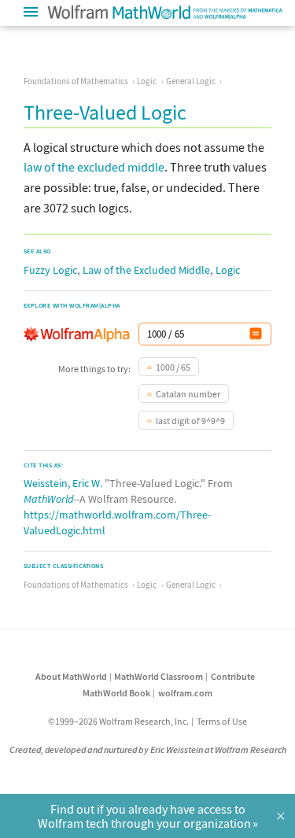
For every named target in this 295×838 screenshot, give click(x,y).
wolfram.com (185, 693)
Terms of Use (222, 721)
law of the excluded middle (94, 167)
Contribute (233, 676)
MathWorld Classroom (158, 676)
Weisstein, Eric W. (63, 483)
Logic (147, 81)
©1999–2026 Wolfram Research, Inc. (118, 721)
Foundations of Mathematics (76, 81)
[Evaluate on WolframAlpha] (256, 334)
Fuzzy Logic (50, 270)
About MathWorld (71, 676)
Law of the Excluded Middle (146, 270)
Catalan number (188, 394)
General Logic (191, 81)
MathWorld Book (116, 693)
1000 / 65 (173, 367)
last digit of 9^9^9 (190, 420)
